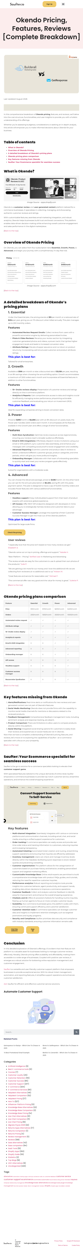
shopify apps (54, 1186)
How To (11, 1101)
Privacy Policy (58, 1241)
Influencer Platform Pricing (19, 1104)
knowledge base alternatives (36, 1183)
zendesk (67, 1186)
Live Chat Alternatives (17, 1116)
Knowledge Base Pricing (18, 1113)
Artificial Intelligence (16, 1066)
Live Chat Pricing (15, 1122)
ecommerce (27, 1179)
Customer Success (16, 1081)
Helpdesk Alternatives (17, 1092)
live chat (16, 1186)
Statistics (12, 1157)
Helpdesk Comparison (17, 1095)
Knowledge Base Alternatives (20, 1107)
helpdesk (74, 1180)
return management (33, 1186)
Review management (17, 1136)
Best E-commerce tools (18, 1069)
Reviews (11, 1139)
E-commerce (14, 1087)
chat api (30, 1176)
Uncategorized (14, 1166)
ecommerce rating (55, 1180)
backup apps (24, 1176)
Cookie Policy (76, 1245)
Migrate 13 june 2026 (16, 1125)
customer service (63, 1176)
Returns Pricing (14, 1134)
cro (43, 1176)
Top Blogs (12, 1160)
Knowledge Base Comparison (20, 1110)
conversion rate (37, 1176)
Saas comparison (15, 1145)
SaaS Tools (12, 1148)
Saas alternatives (15, 1142)
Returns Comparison (17, 1131)
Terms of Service (63, 1245)
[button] (63, 4)
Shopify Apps (13, 1151)
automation (16, 1176)
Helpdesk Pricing (15, 1098)
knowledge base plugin (56, 1183)
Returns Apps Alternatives (19, 1128)
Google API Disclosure (73, 1241)
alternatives (8, 1176)
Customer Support (16, 1084)
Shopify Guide (14, 1154)
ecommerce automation (41, 1180)
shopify (47, 1186)
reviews (42, 1186)
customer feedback (50, 1176)
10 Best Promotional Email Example (17, 1053)
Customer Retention (16, 1078)
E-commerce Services (17, 1089)
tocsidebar (62, 1186)
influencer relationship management (14, 1183)
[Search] (76, 1032)
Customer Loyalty (15, 1075)
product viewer (23, 1186)
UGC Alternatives (15, 1163)
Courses (11, 1072)
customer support (12, 1179)
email (62, 1180)
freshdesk (67, 1180)
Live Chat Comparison (17, 1119)
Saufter (7, 969)
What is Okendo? (16, 147)
